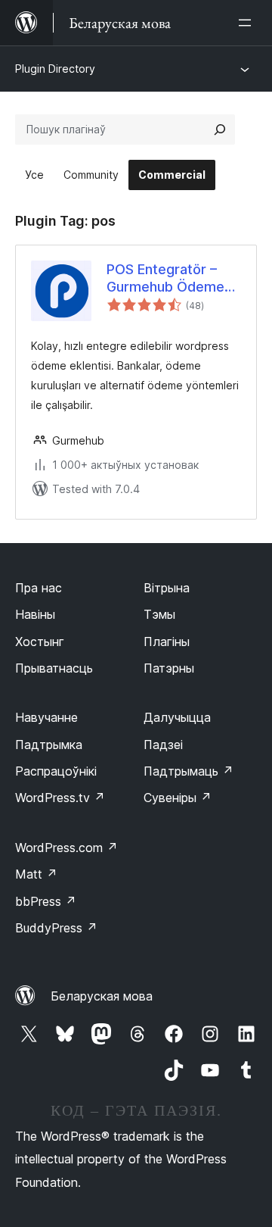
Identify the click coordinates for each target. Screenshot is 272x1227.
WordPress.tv (60, 797)
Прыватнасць (54, 668)
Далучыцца (177, 717)
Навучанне (46, 717)
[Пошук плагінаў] (220, 129)
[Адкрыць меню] (248, 22)
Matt (36, 874)
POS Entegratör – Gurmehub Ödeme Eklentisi (165, 278)
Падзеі (163, 744)
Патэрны (169, 668)
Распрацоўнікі (56, 771)
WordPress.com (66, 847)
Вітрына (167, 587)
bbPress (45, 901)
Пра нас (38, 587)
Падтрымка (48, 744)
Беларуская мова (102, 996)
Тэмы (159, 614)
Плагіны (167, 641)
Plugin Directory (55, 68)
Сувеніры (178, 797)
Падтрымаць (188, 771)
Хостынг (39, 641)
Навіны (35, 614)
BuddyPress (56, 927)
